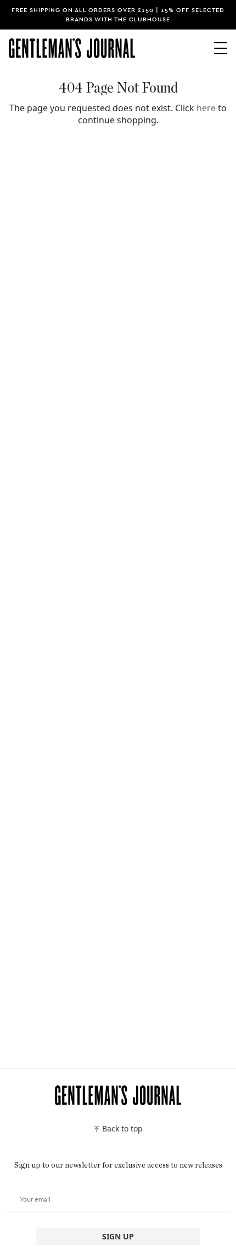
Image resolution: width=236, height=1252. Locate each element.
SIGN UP (118, 1236)
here (206, 108)
